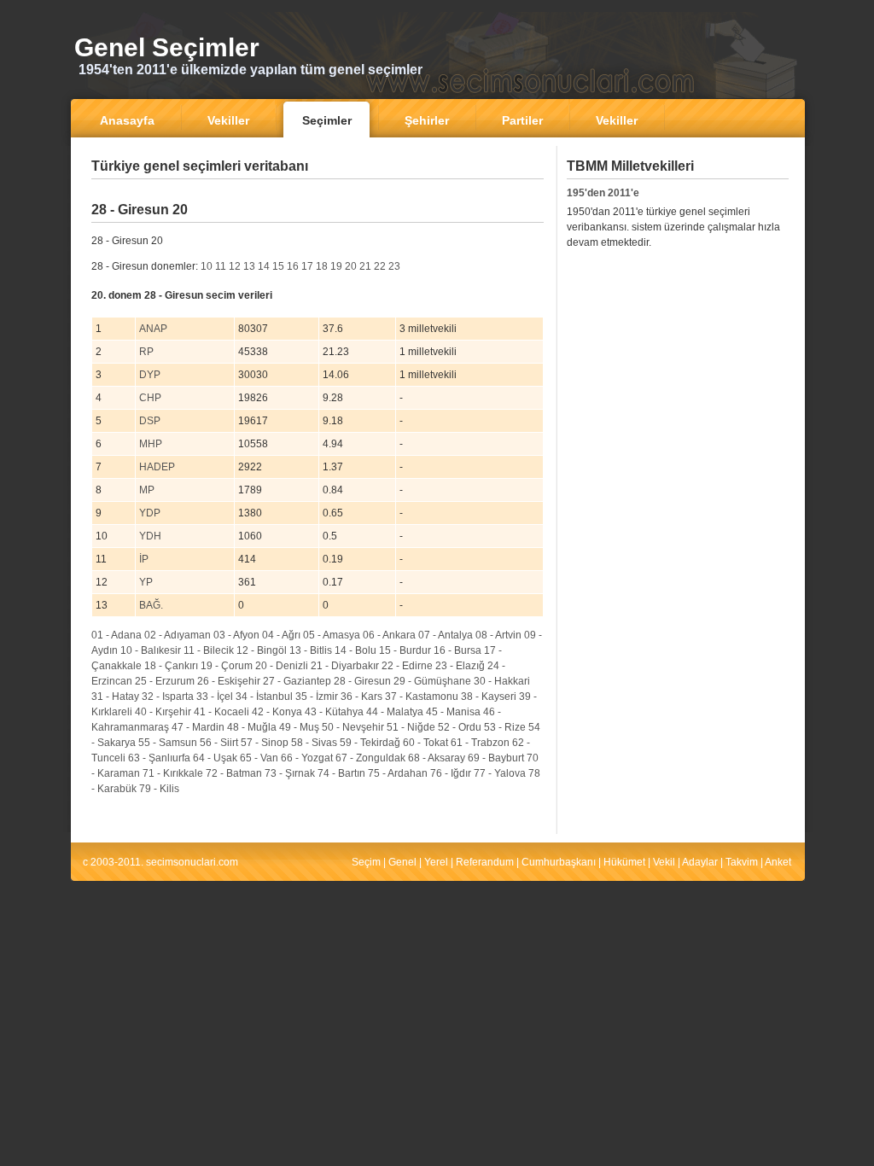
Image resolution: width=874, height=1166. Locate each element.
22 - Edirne (407, 666)
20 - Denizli (281, 666)
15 (278, 266)
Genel (402, 862)
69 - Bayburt (496, 758)
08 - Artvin (498, 635)
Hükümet (624, 862)
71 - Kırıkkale (173, 773)
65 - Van (259, 758)
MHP (150, 444)
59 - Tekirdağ (370, 743)
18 (322, 266)
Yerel (436, 862)
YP (146, 582)
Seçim (366, 862)
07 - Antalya (445, 635)
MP (146, 490)
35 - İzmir (316, 697)
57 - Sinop (264, 743)
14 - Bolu (355, 650)
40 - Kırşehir (163, 712)
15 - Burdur (405, 650)
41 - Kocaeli (221, 712)
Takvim (741, 862)
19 (336, 266)
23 (394, 266)
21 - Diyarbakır (345, 666)
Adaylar (700, 862)
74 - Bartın (341, 773)
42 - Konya (277, 712)
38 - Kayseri (488, 697)
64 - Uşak (215, 758)
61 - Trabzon (480, 743)
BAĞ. (151, 605)
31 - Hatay (115, 697)
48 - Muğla (252, 727)
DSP (149, 421)
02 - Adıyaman (177, 635)
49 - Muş (299, 727)
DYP (149, 375)
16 (293, 266)
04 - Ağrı (281, 635)
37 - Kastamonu (421, 697)
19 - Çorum (227, 666)
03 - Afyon (236, 635)
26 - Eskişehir (228, 681)
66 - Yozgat (307, 758)
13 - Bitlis (310, 650)
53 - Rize (505, 727)
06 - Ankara (389, 635)
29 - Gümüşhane (432, 681)
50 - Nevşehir (353, 727)
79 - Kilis (159, 789)
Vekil (664, 862)
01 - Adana (116, 635)
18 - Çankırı (171, 666)
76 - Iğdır (450, 773)
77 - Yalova (500, 773)
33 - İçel (214, 697)
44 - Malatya (394, 712)
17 (307, 266)
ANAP (153, 329)
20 (351, 266)
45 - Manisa (453, 712)
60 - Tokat (425, 743)
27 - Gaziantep (297, 681)
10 (207, 266)
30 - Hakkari (502, 681)
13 (249, 266)
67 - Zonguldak (370, 758)
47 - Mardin (198, 727)
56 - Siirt (219, 743)
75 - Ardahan (398, 773)
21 (365, 266)
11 (220, 266)
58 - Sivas (314, 743)
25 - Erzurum (165, 681)
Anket (778, 862)
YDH (150, 536)
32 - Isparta (168, 697)
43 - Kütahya (334, 712)
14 (264, 266)
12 (235, 266)
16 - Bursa (457, 650)
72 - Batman (234, 773)
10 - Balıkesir (150, 650)
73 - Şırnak (290, 773)
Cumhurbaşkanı (558, 862)
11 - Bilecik (209, 650)
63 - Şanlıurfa (159, 758)
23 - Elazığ (460, 666)
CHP (150, 398)
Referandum (485, 862)
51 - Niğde (411, 727)
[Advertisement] (317, 191)
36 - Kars (361, 697)
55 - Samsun (167, 743)
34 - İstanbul (264, 697)
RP (146, 352)
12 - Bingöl (261, 650)
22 (380, 266)
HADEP (157, 467)
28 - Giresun (362, 681)
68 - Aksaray (436, 758)
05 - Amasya (331, 635)
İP (144, 559)
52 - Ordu (459, 727)
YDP (149, 513)
